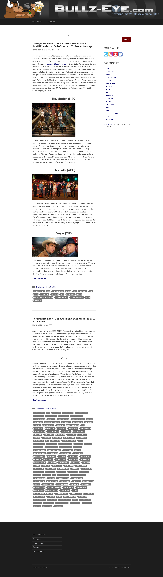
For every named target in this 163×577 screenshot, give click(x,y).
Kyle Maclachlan (39, 462)
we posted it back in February (57, 64)
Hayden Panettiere (66, 444)
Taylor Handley (82, 487)
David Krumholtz (78, 431)
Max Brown (75, 468)
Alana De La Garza (81, 413)
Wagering (109, 119)
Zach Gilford (87, 503)
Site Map (36, 547)
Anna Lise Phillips (63, 419)
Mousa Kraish (84, 472)
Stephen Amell (86, 484)
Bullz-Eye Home (38, 551)
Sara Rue (37, 484)
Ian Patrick (78, 444)
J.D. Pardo (88, 444)
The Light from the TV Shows (43, 297)
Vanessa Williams (64, 500)
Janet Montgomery (54, 450)
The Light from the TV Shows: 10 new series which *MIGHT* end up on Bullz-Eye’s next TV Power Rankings (62, 45)
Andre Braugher (51, 416)
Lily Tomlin (86, 462)
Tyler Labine (52, 500)
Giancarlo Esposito (69, 441)
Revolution (70, 294)
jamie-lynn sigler (39, 450)
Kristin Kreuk (85, 459)
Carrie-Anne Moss (73, 425)
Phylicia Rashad (77, 478)
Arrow (68, 291)
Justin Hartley (85, 456)
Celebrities (109, 71)
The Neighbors (89, 493)
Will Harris (54, 50)
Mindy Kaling (73, 472)
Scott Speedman (48, 484)
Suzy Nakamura (69, 487)
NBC (62, 294)
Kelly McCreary (61, 459)
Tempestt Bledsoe (52, 490)
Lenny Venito (75, 462)
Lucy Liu (36, 465)
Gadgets (108, 86)
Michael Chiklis (87, 468)
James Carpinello (65, 447)
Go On (36, 294)
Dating (108, 74)
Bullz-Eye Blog (52, 22)
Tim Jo (59, 496)
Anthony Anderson (78, 419)
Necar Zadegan (63, 475)
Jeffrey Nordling (39, 453)
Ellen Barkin (57, 437)
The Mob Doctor (76, 493)
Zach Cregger (75, 503)
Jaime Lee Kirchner (51, 447)
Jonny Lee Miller (39, 456)
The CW (79, 294)
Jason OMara (68, 450)
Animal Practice (58, 291)
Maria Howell (51, 468)
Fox (91, 291)
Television (53, 287)
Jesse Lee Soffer (65, 453)
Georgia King (55, 441)
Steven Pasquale (39, 487)
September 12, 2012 (39, 50)
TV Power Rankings (77, 297)
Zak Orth (37, 506)
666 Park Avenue (39, 291)
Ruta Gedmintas (88, 481)
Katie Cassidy (48, 459)
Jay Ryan (77, 450)
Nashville (55, 294)
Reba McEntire (65, 481)
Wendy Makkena (85, 500)
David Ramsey (49, 434)
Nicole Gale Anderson (78, 475)
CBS (75, 291)
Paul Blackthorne (63, 478)
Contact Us (37, 539)
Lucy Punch (46, 465)
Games (108, 89)
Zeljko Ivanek (47, 506)
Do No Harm (71, 434)
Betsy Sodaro (77, 422)
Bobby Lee (37, 425)
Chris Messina (49, 428)
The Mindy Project (62, 297)
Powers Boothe (39, 481)
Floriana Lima (38, 441)
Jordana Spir (51, 456)
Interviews (109, 98)
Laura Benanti (63, 462)
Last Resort (45, 294)
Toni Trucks (83, 496)
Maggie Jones (69, 465)
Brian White (60, 425)
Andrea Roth (64, 416)
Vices (107, 116)
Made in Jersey (57, 465)
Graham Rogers (39, 444)
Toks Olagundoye (70, 496)
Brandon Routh (48, 425)
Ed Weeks (37, 437)
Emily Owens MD (69, 437)
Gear (107, 92)
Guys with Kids (52, 444)
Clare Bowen (61, 428)
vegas (88, 297)
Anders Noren (121, 567)
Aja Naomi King (68, 413)
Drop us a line (108, 124)
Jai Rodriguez (38, 447)
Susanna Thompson (54, 487)
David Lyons (38, 434)
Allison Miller (38, 416)
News (47, 287)
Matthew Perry (63, 468)
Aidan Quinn (56, 413)
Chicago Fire (38, 428)
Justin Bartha (73, 456)
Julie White (62, 456)
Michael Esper (38, 472)
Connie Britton (86, 428)
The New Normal (39, 496)
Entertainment (40, 287)
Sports (107, 107)
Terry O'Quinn (65, 490)
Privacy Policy (38, 543)
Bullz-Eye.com (37, 22)
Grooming (109, 95)
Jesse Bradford (53, 453)
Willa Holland (49, 503)
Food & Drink (110, 83)
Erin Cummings (81, 437)
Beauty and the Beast (52, 422)
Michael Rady (50, 472)
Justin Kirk (37, 459)
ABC (48, 291)
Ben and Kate (66, 422)
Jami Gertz (77, 447)
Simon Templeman (62, 484)
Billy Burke (88, 422)
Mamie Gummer (38, 468)
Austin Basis (38, 422)
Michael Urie (62, 472)
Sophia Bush (74, 484)
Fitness (108, 80)
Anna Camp (51, 419)
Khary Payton (73, 459)
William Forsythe (62, 503)
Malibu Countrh (81, 465)
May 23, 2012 (37, 325)
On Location (110, 104)
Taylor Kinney (38, 490)
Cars (107, 68)
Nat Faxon (46, 475)
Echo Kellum (82, 434)
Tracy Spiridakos (39, 500)
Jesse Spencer (77, 453)
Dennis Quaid (60, 434)
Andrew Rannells (76, 416)
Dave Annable (66, 431)
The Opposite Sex (111, 113)
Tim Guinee (51, 496)
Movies (108, 101)
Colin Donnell (73, 428)
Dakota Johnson (39, 431)
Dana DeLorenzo (53, 431)
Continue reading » (40, 278)
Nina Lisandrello (39, 478)
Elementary (83, 291)
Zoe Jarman (58, 506)
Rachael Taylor (52, 481)
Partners (51, 478)
